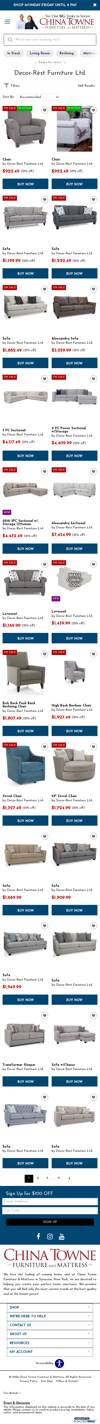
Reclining (67, 53)
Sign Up (50, 1222)
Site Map (47, 1381)
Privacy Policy (28, 1381)
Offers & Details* (67, 1381)
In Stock (13, 53)
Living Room (40, 53)
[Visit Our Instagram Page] (50, 1237)
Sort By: (8, 97)
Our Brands (12, 1393)
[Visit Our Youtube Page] (61, 1237)
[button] (7, 22)
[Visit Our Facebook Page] (39, 1237)
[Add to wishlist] (44, 110)
